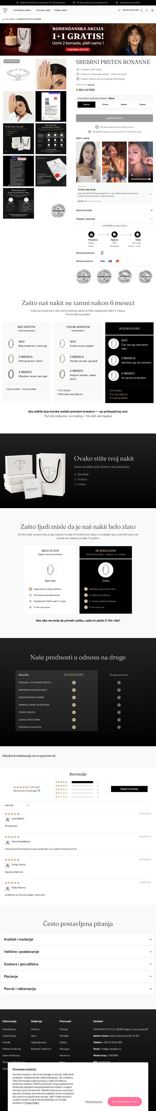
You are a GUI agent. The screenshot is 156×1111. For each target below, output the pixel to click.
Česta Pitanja (9, 1035)
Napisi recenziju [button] (129, 788)
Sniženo (35, 1029)
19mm (142, 104)
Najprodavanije (39, 1042)
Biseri (62, 1062)
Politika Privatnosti (11, 1048)
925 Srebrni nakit (22, 10)
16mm (86, 104)
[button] (31, 10)
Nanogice (65, 1048)
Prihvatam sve (124, 1102)
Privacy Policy (32, 1102)
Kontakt (6, 1042)
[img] (12, 814)
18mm (124, 104)
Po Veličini (10, 19)
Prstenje (64, 1029)
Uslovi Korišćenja (11, 1055)
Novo (34, 1035)
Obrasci (6, 1068)
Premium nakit (43, 10)
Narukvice (65, 1055)
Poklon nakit (60, 10)
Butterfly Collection (41, 1048)
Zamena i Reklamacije (13, 1062)
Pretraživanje (9, 1029)
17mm (105, 104)
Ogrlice (63, 1042)
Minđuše (64, 1035)
